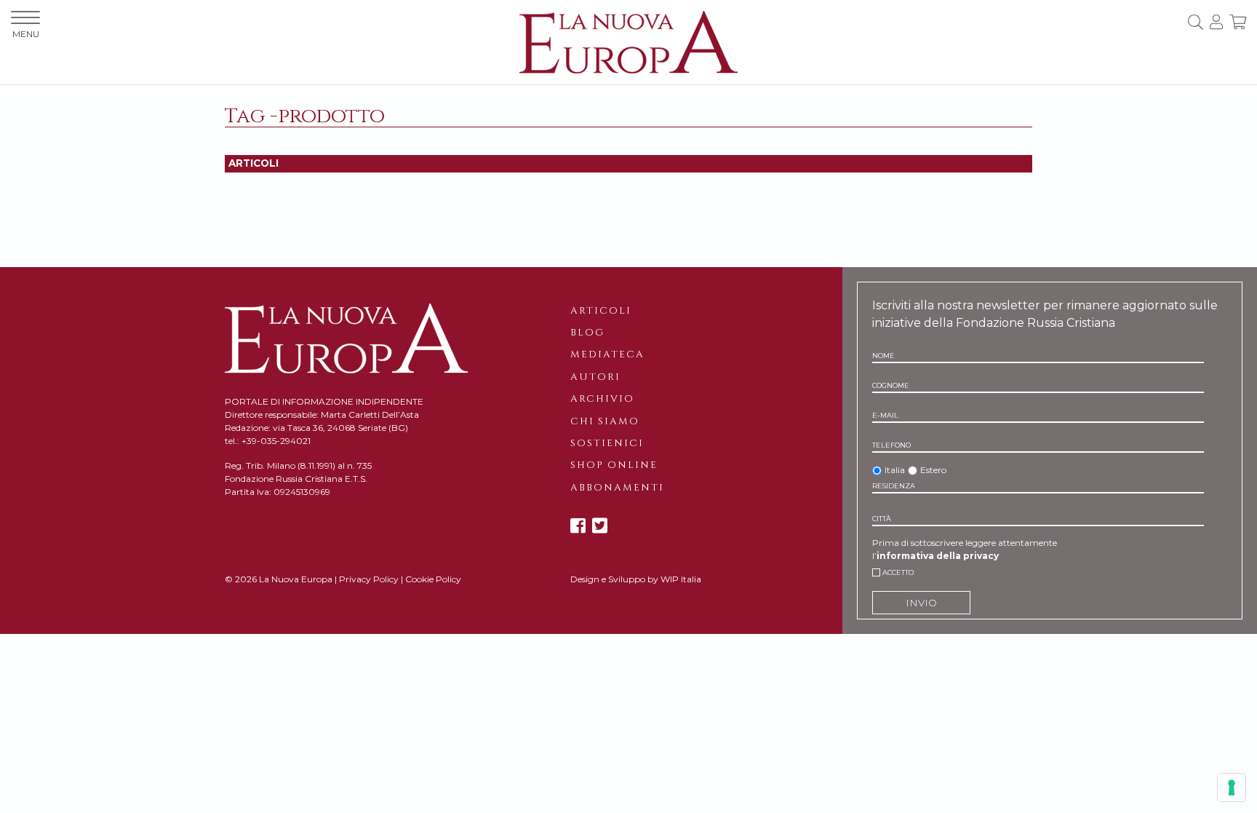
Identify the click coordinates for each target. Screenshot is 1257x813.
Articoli (600, 310)
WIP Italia (681, 579)
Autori (595, 377)
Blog (587, 332)
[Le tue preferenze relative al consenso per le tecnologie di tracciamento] (1231, 787)
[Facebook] (578, 525)
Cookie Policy (433, 579)
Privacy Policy (369, 579)
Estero (933, 469)
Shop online (614, 465)
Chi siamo (604, 421)
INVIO (921, 602)
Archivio (602, 398)
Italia (895, 469)
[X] (599, 525)
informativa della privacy (938, 555)
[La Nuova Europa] (628, 41)
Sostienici (607, 443)
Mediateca (607, 354)
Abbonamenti (617, 487)
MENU (25, 33)
